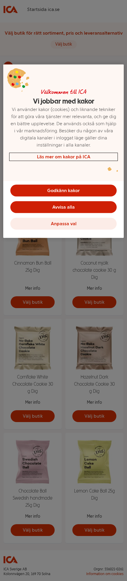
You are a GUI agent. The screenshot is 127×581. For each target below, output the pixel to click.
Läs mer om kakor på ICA (63, 157)
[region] (63, 151)
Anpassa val (63, 223)
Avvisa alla (63, 207)
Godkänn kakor (63, 190)
